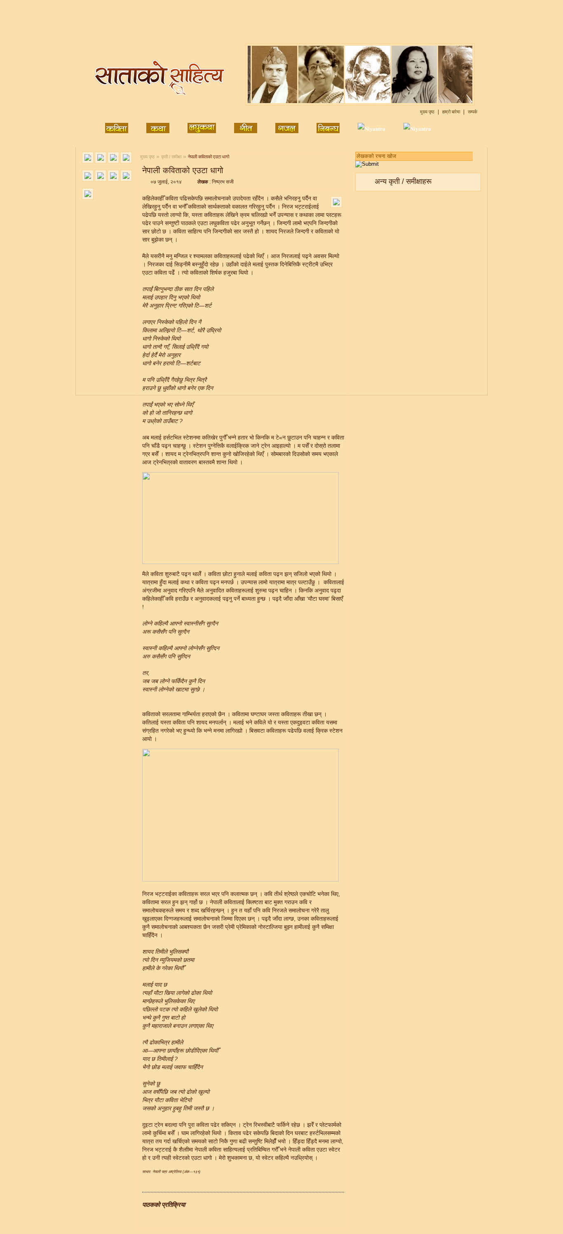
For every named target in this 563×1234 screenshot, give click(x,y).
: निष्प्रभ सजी (215, 182)
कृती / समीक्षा (171, 156)
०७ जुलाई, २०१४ (166, 182)
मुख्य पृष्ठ (428, 111)
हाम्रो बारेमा (451, 111)
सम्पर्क (472, 111)
